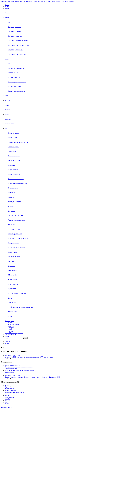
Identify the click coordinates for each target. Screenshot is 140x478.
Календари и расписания (16, 247)
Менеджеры (8, 119)
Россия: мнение (13, 73)
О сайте (7, 385)
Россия (6, 59)
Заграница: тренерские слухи (17, 54)
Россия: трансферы (14, 86)
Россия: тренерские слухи (16, 91)
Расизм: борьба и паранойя (17, 293)
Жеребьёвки (12, 151)
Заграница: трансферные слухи (18, 45)
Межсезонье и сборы (15, 160)
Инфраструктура (13, 243)
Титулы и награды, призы (16, 220)
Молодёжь (7, 109)
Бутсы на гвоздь (13, 133)
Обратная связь (9, 388)
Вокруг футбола (13, 137)
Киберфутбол (12, 252)
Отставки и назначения (16, 179)
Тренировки (12, 302)
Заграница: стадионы (15, 36)
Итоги (6, 95)
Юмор (10, 316)
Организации (12, 279)
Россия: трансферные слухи (17, 82)
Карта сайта (8, 387)
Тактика (7, 114)
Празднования (13, 188)
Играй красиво (13, 169)
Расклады (7, 100)
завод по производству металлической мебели (19, 370)
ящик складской (10, 372)
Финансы (11, 224)
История (7, 105)
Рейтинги (11, 192)
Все (9, 22)
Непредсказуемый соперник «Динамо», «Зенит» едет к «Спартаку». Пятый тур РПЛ (32, 377)
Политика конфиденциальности (15, 392)
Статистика (12, 206)
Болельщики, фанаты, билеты (18, 238)
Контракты (12, 261)
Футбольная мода (14, 229)
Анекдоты (8, 341)
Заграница (7, 17)
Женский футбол (13, 147)
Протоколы (12, 289)
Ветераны (11, 165)
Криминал (11, 266)
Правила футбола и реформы (17, 183)
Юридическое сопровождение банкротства (18, 367)
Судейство (11, 211)
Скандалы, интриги (14, 202)
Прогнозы (7, 13)
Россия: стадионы (14, 77)
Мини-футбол (12, 275)
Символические (9, 123)
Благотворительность (15, 234)
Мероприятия (12, 270)
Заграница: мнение (14, 27)
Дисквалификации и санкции (18, 142)
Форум (7, 343)
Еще (6, 128)
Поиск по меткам (10, 390)
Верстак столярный (11, 368)
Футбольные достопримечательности (20, 307)
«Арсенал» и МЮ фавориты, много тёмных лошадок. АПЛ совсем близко (29, 357)
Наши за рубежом (14, 174)
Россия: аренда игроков (16, 68)
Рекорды (11, 197)
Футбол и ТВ (12, 311)
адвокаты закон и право (12, 365)
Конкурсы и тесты (14, 256)
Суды (10, 298)
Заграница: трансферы (15, 50)
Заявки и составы (14, 156)
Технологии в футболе (15, 215)
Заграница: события (14, 31)
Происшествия (13, 284)
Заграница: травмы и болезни (18, 40)
